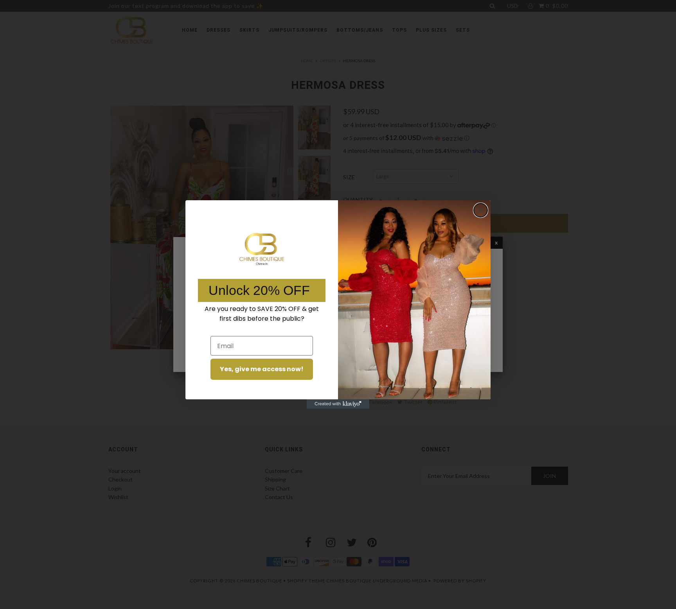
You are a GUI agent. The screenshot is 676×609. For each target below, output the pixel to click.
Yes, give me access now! (262, 369)
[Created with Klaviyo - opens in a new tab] (338, 404)
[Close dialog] (480, 210)
